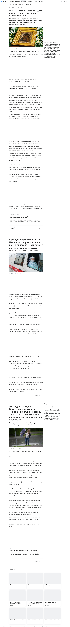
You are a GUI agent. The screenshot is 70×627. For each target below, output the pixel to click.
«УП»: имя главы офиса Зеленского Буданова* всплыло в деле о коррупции (52, 406)
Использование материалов (52, 626)
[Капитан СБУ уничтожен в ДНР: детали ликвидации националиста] (17, 616)
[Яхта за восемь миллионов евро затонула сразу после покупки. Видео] (17, 581)
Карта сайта (66, 626)
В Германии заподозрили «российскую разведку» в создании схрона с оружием (52, 54)
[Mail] (1, 1)
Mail (1, 626)
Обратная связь (60, 626)
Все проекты (14, 626)
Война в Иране (14, 4)
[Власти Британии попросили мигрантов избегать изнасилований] (35, 616)
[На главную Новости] (5, 1)
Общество (22, 7)
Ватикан (30, 157)
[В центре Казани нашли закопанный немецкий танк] (17, 598)
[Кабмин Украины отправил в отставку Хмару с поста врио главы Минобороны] (52, 581)
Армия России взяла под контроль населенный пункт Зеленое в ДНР (51, 419)
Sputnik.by (17, 7)
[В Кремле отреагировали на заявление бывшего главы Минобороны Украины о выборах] (35, 581)
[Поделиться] (39, 228)
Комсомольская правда (19, 403)
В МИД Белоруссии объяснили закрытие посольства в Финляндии (52, 413)
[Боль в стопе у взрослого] (52, 598)
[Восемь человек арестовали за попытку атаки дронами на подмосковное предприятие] (52, 616)
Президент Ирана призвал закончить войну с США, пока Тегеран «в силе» (52, 45)
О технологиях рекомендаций (31, 626)
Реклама (9, 626)
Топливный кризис (27, 4)
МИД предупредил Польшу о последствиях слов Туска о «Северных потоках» (50, 57)
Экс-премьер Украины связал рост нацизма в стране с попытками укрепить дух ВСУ (51, 48)
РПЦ (38, 157)
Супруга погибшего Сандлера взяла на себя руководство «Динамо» (52, 51)
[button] (26, 37)
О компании (5, 626)
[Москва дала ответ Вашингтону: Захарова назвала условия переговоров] (35, 598)
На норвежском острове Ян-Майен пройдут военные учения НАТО (52, 416)
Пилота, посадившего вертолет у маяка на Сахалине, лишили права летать (51, 410)
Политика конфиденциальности (42, 626)
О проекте (24, 626)
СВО (20, 4)
